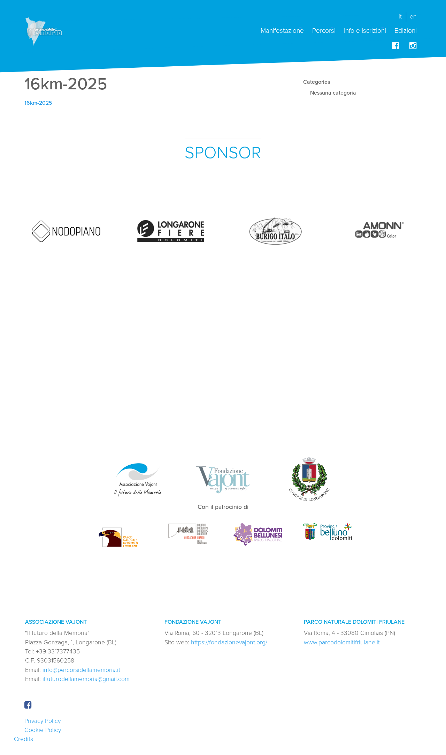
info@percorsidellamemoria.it (81, 670)
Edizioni (405, 30)
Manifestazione (282, 30)
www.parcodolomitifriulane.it (342, 642)
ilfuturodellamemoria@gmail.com (86, 679)
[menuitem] (282, 28)
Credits (23, 739)
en (413, 16)
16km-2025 (38, 102)
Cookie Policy (42, 730)
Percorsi (324, 30)
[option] (66, 231)
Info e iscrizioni (365, 30)
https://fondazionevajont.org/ (229, 642)
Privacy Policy (42, 721)
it (400, 16)
